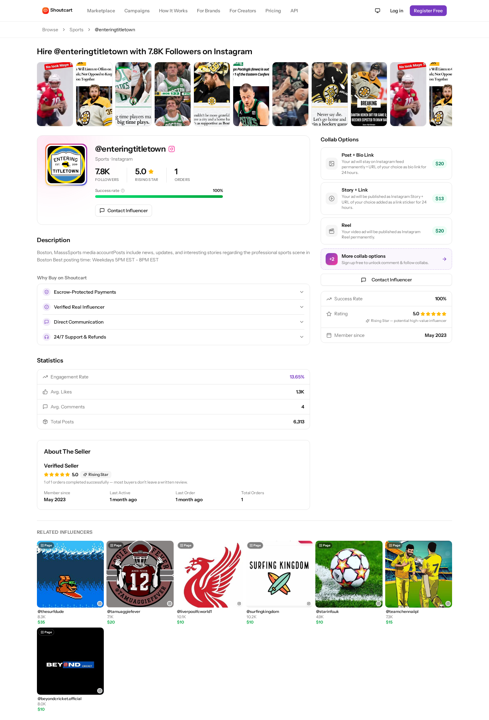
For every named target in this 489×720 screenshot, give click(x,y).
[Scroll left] (43, 94)
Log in (396, 11)
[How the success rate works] (123, 191)
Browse (50, 30)
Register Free (428, 11)
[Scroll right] (445, 94)
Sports (76, 30)
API (294, 11)
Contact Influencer (127, 211)
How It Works (173, 11)
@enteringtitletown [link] (115, 30)
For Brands (208, 11)
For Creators (243, 11)
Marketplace (101, 11)
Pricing (273, 11)
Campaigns (137, 11)
